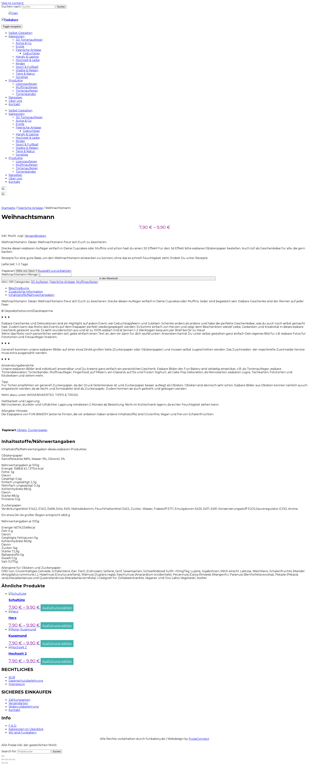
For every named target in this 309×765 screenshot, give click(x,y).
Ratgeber (15, 97)
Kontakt (14, 104)
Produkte (16, 80)
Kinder (20, 63)
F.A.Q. (13, 725)
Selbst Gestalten (20, 33)
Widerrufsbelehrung (24, 706)
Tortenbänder (26, 94)
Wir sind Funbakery (23, 732)
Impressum (17, 684)
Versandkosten (35, 236)
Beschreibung (19, 288)
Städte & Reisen (27, 70)
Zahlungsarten (19, 700)
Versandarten (18, 703)
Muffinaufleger (27, 87)
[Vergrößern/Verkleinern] (13, 759)
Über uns (15, 101)
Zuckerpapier (38, 430)
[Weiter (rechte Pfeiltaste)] (6, 762)
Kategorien (16, 36)
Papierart (8, 271)
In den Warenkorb (108, 278)
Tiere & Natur (25, 73)
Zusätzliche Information (26, 291)
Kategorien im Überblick (26, 729)
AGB (12, 677)
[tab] (158, 288)
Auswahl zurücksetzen (54, 270)
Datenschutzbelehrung (26, 680)
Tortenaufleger (27, 90)
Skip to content (12, 3)
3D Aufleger (39, 282)
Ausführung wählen (57, 607)
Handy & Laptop (27, 56)
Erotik (20, 46)
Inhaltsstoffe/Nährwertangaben (31, 295)
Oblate (22, 430)
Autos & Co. (24, 43)
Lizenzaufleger (26, 84)
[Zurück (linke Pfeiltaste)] (2, 762)
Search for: (9, 751)
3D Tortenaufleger (29, 39)
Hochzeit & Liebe (28, 60)
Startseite (8, 208)
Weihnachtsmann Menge (19, 274)
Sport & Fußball (27, 67)
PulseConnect (199, 739)
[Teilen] (6, 759)
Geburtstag (31, 53)
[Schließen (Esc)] (2, 759)
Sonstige (22, 77)
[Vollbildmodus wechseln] (10, 759)
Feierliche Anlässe (28, 50)
